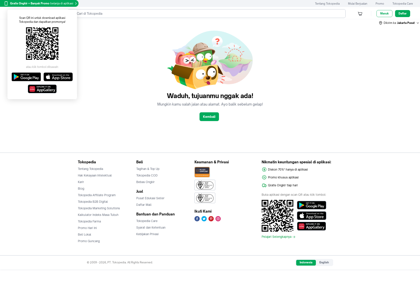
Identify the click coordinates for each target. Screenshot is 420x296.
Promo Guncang (89, 241)
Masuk (384, 13)
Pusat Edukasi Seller (150, 198)
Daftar (403, 13)
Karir (81, 182)
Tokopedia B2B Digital (93, 201)
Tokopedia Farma (89, 221)
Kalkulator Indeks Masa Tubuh (98, 215)
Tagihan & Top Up (147, 169)
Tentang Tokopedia (327, 3)
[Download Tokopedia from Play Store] (311, 205)
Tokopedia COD (147, 175)
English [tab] (324, 262)
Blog (81, 188)
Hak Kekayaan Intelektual (95, 175)
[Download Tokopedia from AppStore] (311, 215)
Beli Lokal (84, 234)
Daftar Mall (144, 204)
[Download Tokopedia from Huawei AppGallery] (311, 226)
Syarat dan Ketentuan (150, 227)
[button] (399, 23)
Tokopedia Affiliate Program (97, 195)
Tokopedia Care (402, 3)
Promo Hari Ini (87, 228)
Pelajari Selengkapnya (276, 237)
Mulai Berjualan (357, 3)
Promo (380, 3)
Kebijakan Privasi (147, 234)
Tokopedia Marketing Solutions (99, 208)
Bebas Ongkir (145, 182)
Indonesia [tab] (306, 262)
